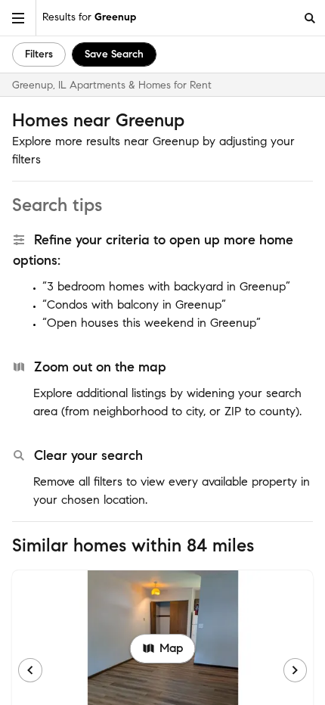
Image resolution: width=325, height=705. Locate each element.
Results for (89, 17)
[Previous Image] (30, 670)
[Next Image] (295, 670)
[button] (18, 18)
